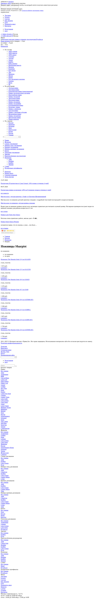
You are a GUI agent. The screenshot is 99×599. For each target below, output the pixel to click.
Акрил (11, 60)
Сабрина (3, 454)
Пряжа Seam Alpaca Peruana (10, 222)
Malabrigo (4, 409)
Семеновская (5, 428)
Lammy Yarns (5, 397)
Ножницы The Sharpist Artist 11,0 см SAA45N (16, 259)
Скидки (7, 19)
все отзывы (4, 228)
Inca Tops (4, 388)
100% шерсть (13, 53)
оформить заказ (6, 3)
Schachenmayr (5, 416)
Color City (4, 380)
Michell (3, 411)
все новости (5, 193)
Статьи (3, 588)
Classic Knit (4, 543)
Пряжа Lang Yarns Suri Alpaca (10, 215)
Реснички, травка (14, 107)
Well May (4, 423)
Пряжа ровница (14, 119)
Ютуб (3, 353)
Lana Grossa (5, 400)
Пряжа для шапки (14, 102)
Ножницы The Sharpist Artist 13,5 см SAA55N (16, 269)
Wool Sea (4, 425)
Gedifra (3, 387)
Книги (7, 151)
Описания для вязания (12, 152)
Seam (2, 420)
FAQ (6, 22)
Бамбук (11, 62)
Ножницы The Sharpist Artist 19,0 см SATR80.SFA (17, 299)
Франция (12, 124)
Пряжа (7, 140)
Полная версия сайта (8, 355)
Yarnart (3, 427)
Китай (11, 131)
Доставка (8, 15)
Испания (11, 126)
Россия (11, 133)
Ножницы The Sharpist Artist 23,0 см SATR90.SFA (17, 330)
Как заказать (9, 20)
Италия (11, 123)
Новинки (8, 171)
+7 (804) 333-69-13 (7, 34)
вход (6, 31)
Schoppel (3, 418)
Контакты (8, 26)
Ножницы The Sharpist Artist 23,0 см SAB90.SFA (17, 320)
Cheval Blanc (5, 378)
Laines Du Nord (6, 393)
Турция (11, 135)
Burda (3, 515)
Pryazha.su (4, 529)
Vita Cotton (4, 421)
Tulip (2, 491)
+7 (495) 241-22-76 (7, 36)
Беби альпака (13, 63)
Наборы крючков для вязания (14, 149)
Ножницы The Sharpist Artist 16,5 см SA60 (14, 289)
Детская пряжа (13, 88)
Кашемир (12, 69)
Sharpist (11, 164)
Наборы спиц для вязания (13, 145)
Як (9, 84)
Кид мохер (12, 70)
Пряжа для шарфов (15, 103)
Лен (10, 72)
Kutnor (3, 392)
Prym (2, 465)
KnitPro (11, 163)
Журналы (8, 142)
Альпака (11, 56)
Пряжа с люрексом (15, 109)
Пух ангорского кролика (17, 79)
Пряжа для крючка (15, 116)
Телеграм (4, 346)
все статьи (4, 211)
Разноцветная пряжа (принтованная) (21, 91)
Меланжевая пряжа (15, 114)
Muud (2, 566)
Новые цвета (9, 173)
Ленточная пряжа (14, 98)
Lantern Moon (5, 477)
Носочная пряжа (14, 100)
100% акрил (12, 55)
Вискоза (11, 67)
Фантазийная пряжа (15, 95)
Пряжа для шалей (14, 96)
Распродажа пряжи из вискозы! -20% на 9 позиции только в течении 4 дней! (26, 190)
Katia (2, 390)
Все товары (4, 371)
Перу (10, 128)
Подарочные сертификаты (13, 168)
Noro (2, 413)
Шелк (10, 83)
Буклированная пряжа (16, 105)
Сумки (7, 166)
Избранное (4, 46)
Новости (3, 587)
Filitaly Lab (4, 383)
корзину (11, 1)
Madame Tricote (6, 407)
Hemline (11, 161)
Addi (10, 159)
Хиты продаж (9, 177)
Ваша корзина (5, 41)
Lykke (3, 479)
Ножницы (8, 158)
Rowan (3, 414)
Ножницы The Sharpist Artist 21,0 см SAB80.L (16, 310)
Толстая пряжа (13, 110)
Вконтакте (4, 348)
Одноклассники (6, 350)
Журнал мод (5, 453)
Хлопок (11, 81)
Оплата (7, 17)
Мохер (11, 76)
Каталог (7, 238)
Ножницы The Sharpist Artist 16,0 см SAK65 (15, 279)
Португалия (12, 130)
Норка (11, 77)
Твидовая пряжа (14, 90)
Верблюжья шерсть (15, 65)
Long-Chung (5, 406)
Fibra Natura (5, 381)
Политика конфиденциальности (11, 343)
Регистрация (9, 29)
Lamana (3, 395)
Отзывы (3, 590)
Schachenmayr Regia (7, 447)
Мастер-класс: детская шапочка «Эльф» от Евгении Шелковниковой (23, 196)
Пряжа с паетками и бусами (18, 112)
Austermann (4, 374)
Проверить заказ (10, 24)
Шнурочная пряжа (15, 117)
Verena (3, 451)
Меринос (12, 74)
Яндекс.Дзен (5, 351)
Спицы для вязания (11, 144)
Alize (2, 373)
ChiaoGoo (4, 472)
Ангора (11, 58)
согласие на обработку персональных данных (32, 10)
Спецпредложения (11, 175)
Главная (7, 236)
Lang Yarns (4, 402)
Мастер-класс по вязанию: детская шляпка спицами (18, 203)
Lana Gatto (4, 399)
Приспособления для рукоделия (15, 156)
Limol (2, 404)
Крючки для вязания (11, 147)
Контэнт (3, 517)
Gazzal (3, 385)
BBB (2, 376)
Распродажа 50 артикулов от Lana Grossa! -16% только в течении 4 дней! (25, 183)
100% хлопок (13, 51)
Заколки (7, 154)
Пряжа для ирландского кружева (19, 93)
